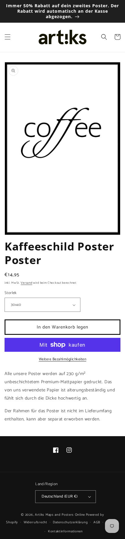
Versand (26, 282)
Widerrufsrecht (35, 522)
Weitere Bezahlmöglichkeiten (62, 359)
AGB (96, 522)
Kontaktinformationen (65, 531)
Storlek (11, 293)
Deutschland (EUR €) (60, 496)
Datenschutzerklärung (70, 522)
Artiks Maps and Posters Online (60, 515)
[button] (7, 37)
